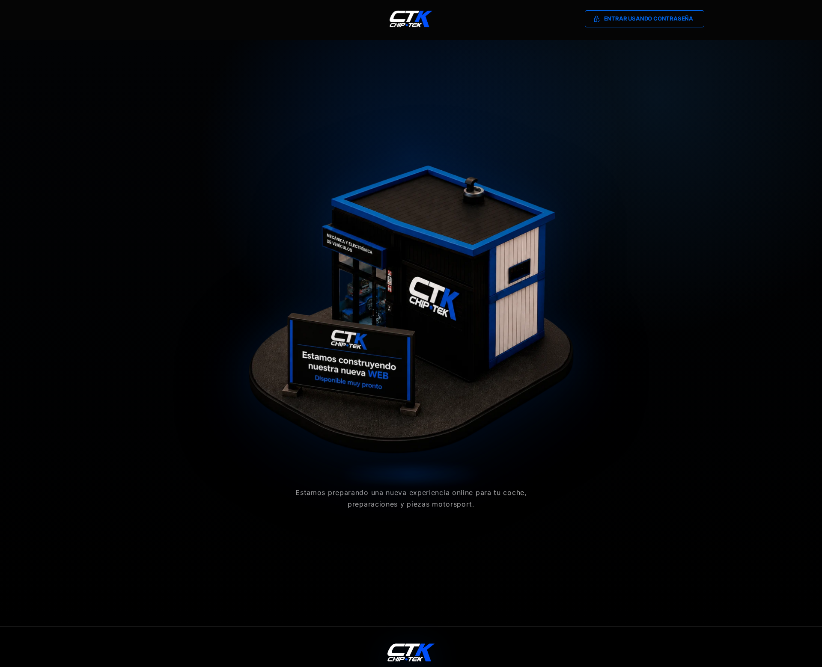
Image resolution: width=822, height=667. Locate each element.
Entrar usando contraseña (648, 18)
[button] (644, 18)
